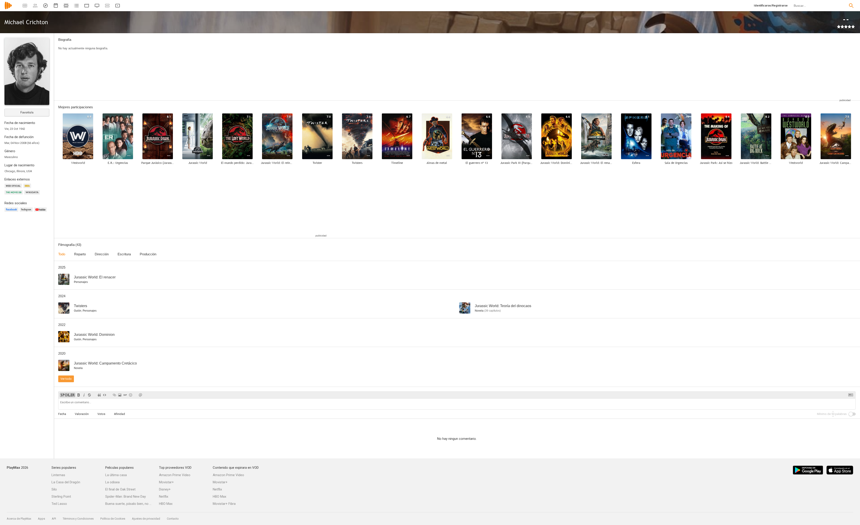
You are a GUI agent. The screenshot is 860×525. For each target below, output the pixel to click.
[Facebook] (12, 212)
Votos (101, 414)
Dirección (102, 254)
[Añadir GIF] (125, 395)
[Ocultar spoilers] (67, 395)
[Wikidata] (32, 195)
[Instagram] (27, 212)
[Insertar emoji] (130, 395)
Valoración (82, 414)
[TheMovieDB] (14, 195)
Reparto (80, 254)
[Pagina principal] (8, 8)
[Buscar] (851, 5)
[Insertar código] (104, 395)
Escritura (124, 254)
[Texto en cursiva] (84, 395)
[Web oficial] (13, 188)
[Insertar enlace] (114, 395)
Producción (148, 254)
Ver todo (66, 378)
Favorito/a (26, 112)
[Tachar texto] (89, 395)
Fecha (62, 414)
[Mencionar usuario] (140, 395)
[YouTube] (41, 212)
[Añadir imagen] (120, 395)
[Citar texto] (99, 395)
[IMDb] (27, 188)
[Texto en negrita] (78, 395)
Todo (61, 254)
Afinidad (119, 414)
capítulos (492, 310)
